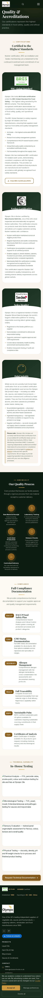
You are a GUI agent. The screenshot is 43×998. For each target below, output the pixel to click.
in (4, 931)
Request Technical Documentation (21, 878)
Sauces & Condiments (10, 958)
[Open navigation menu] (38, 4)
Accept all (11, 988)
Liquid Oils (6, 946)
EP (9, 931)
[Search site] (23, 4)
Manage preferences (31, 988)
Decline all (21, 994)
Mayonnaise (6, 954)
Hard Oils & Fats (8, 950)
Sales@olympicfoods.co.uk (14, 969)
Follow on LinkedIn (13, 936)
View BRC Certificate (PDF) (19, 181)
